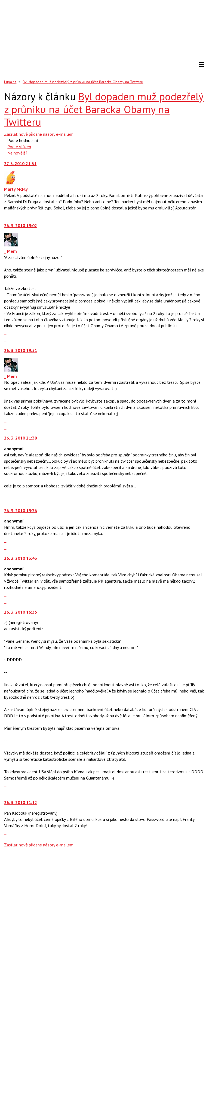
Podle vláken (19, 146)
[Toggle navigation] (201, 65)
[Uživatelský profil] (10, 182)
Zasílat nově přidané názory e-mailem (38, 134)
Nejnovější (17, 153)
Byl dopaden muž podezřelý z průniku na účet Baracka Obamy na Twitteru (83, 81)
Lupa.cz (10, 81)
